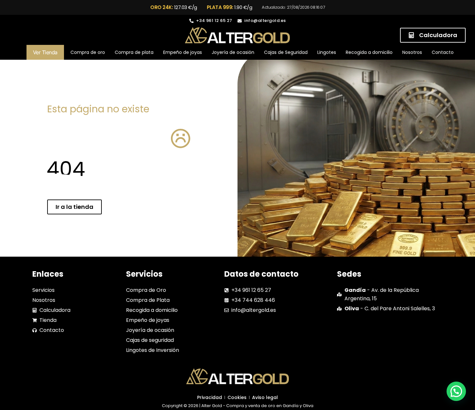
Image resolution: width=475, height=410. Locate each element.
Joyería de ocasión (233, 52)
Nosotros (412, 52)
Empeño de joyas (182, 52)
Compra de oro (87, 52)
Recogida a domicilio (369, 52)
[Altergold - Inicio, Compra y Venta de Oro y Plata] (237, 35)
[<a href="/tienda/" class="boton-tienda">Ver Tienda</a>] (21, 52)
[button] (456, 391)
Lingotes (326, 52)
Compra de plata (134, 52)
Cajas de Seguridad (286, 52)
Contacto (443, 52)
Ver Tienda (45, 52)
